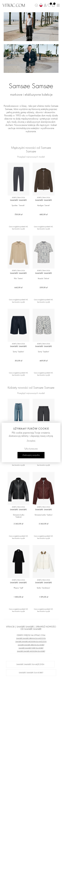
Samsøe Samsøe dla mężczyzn (30, 664)
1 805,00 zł (18, 597)
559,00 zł (44, 287)
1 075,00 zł (43, 597)
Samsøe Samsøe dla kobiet (31, 672)
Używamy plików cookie (31, 428)
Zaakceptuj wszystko (31, 455)
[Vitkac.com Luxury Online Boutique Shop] (13, 4)
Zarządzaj (31, 441)
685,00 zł (44, 214)
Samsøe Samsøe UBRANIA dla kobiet (31, 645)
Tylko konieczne (31, 449)
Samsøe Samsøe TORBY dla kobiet (31, 648)
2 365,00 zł (18, 523)
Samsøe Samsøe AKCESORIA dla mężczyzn (31, 641)
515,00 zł (18, 360)
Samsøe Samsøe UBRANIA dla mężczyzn (31, 638)
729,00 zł (18, 214)
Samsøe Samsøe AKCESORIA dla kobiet (31, 651)
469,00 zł (44, 360)
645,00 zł (18, 287)
